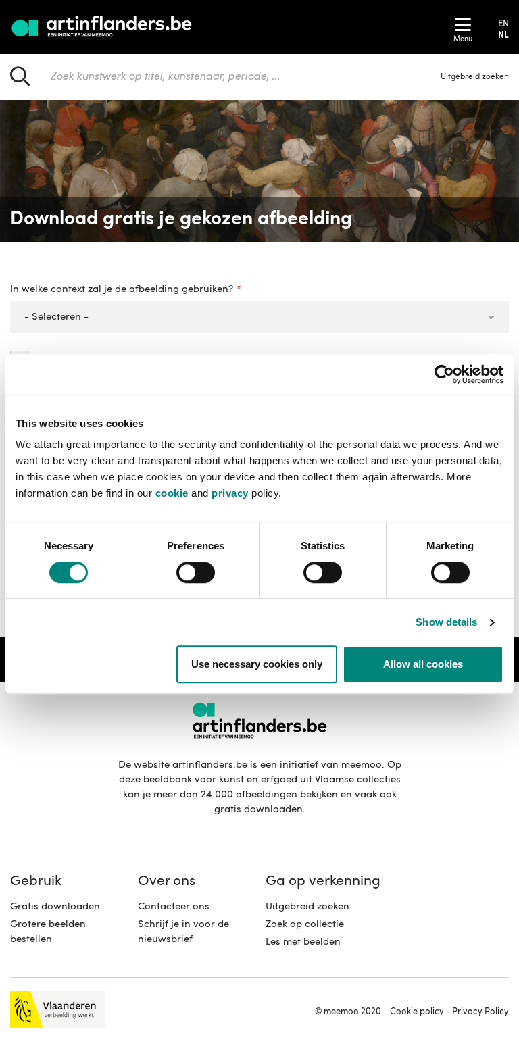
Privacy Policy (480, 1011)
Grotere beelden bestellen (48, 932)
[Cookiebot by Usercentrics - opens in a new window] (444, 374)
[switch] (195, 573)
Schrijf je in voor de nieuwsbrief (183, 932)
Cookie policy (417, 1011)
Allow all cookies (423, 664)
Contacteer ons (173, 907)
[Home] (103, 27)
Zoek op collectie (305, 925)
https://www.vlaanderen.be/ (57, 1009)
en (503, 24)
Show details (446, 622)
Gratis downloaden (55, 907)
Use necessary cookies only (256, 664)
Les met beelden (303, 942)
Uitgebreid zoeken (307, 907)
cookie (172, 493)
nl (503, 35)
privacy (230, 493)
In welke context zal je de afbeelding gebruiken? (121, 289)
